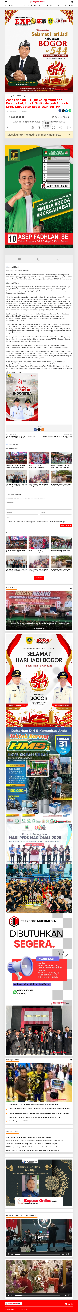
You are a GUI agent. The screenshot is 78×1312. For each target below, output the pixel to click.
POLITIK (19, 111)
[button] (39, 1237)
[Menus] (6, 2)
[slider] (37, 1254)
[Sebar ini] (59, 110)
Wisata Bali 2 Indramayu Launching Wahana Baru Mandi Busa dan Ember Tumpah (31, 1144)
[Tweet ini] (63, 110)
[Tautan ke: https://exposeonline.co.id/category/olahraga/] (71, 1060)
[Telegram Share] (66, 110)
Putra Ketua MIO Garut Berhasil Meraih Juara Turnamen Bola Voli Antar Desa (33, 1104)
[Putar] (9, 1254)
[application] (39, 1237)
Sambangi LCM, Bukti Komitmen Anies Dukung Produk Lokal (57, 436)
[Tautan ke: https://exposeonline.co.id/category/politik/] (71, 588)
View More (39, 578)
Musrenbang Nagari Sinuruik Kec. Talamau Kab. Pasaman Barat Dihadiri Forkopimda (20, 436)
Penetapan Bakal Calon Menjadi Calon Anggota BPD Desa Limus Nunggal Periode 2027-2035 (16, 485)
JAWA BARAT (13, 111)
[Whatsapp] (69, 110)
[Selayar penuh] (69, 1254)
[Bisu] (66, 1254)
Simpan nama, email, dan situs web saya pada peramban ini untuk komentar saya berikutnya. (36, 521)
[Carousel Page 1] (34, 628)
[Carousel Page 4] (41, 628)
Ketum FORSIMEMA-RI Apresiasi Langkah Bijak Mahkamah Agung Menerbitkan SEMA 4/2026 (35, 1140)
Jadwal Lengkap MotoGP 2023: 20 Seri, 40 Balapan (25, 1121)
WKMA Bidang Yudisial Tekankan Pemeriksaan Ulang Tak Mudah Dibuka (28, 1137)
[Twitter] (39, 429)
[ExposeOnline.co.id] (39, 2)
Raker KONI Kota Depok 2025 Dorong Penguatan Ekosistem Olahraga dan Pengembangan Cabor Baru (39, 1109)
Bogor (7, 111)
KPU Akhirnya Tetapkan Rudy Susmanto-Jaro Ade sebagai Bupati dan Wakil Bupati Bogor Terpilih (38, 623)
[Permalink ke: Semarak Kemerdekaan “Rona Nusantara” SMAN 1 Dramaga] (61, 458)
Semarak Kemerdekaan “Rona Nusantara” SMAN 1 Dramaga (60, 466)
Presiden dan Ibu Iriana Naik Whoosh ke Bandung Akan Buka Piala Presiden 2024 (34, 1117)
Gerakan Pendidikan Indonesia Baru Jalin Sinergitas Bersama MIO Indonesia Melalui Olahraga (39, 1113)
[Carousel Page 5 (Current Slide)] (44, 628)
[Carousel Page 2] (37, 628)
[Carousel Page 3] (39, 628)
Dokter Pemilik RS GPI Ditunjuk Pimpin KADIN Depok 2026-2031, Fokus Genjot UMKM (33, 1150)
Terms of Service (23, 1309)
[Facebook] (35, 429)
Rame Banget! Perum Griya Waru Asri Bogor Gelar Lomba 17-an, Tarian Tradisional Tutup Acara (39, 485)
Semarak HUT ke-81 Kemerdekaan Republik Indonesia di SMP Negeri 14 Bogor (37, 466)
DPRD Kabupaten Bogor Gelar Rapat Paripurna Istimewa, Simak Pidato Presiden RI (15, 466)
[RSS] (42, 429)
